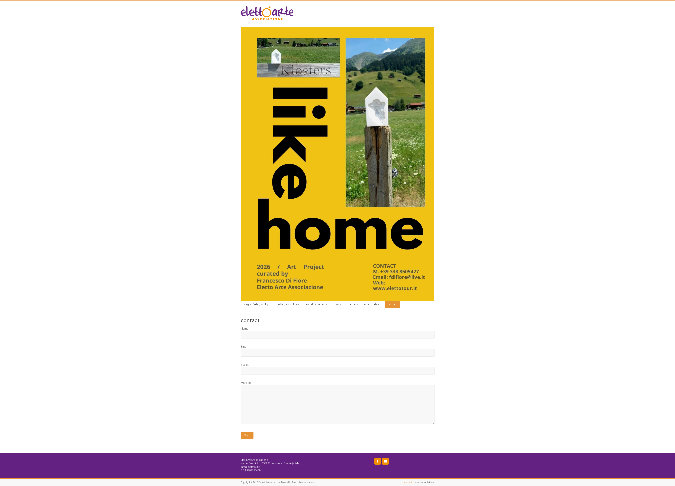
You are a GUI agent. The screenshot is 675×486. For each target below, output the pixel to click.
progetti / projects (316, 304)
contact (392, 304)
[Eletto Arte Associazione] (267, 7)
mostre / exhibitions (287, 304)
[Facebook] (377, 461)
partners (353, 304)
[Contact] (385, 461)
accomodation (373, 304)
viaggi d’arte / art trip (256, 304)
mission (337, 304)
